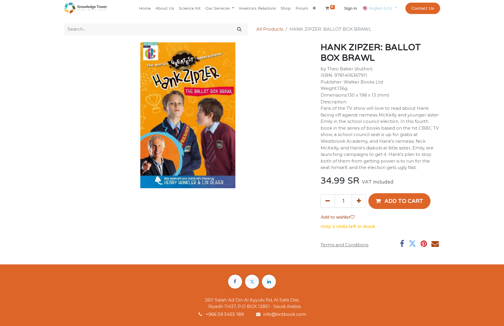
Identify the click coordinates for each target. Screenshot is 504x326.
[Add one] (359, 201)
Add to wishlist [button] (335, 217)
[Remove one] (328, 201)
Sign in (350, 8)
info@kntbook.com (284, 314)
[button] (314, 8)
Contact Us (423, 8)
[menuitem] (144, 8)
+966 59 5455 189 (225, 314)
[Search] (239, 29)
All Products (269, 29)
